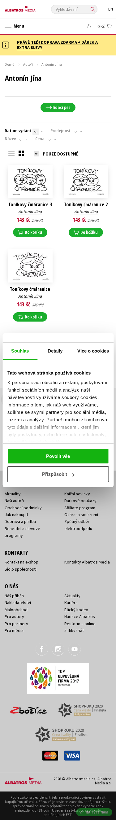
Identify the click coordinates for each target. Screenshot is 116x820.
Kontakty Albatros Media (87, 562)
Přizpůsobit (54, 474)
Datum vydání (18, 131)
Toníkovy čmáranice (30, 289)
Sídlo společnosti (21, 569)
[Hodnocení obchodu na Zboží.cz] (28, 708)
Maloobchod (16, 609)
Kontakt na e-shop (21, 562)
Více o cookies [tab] (93, 350)
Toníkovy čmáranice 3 (30, 205)
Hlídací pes (60, 107)
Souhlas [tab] (20, 350)
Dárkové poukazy (80, 500)
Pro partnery (16, 623)
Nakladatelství (18, 602)
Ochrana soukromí (81, 514)
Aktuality (13, 494)
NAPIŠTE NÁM (97, 812)
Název (10, 139)
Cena (40, 139)
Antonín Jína (30, 211)
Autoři (28, 64)
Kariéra (71, 602)
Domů (10, 64)
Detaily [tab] (55, 350)
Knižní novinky (77, 494)
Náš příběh (14, 596)
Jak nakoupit (16, 514)
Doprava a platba (20, 521)
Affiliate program (79, 508)
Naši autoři (14, 500)
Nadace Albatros (79, 616)
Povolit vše (58, 456)
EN (110, 9)
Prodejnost (60, 131)
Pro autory (14, 616)
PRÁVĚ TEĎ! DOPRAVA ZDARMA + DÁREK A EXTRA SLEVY (57, 44)
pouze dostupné (60, 154)
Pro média (14, 630)
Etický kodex (76, 609)
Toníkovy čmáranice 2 (86, 205)
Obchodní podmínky (23, 508)
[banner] (32, 7)
